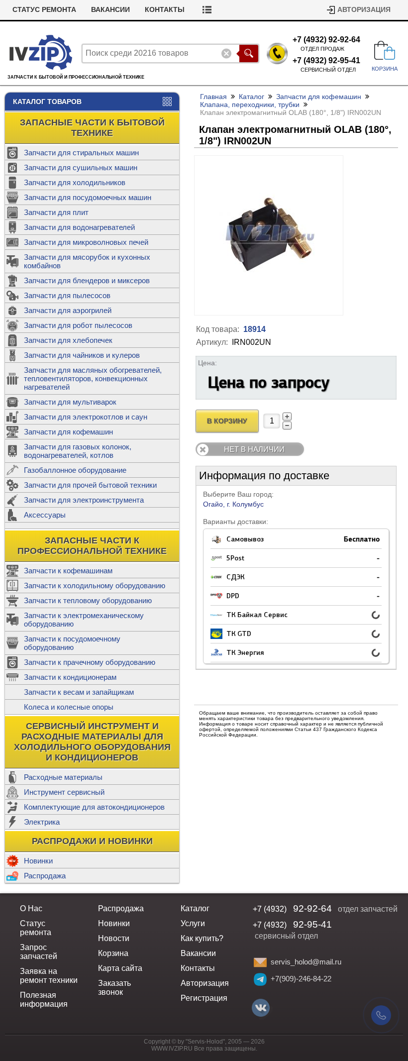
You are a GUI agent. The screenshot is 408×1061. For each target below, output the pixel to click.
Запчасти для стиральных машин (81, 152)
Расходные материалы (63, 777)
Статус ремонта (44, 9)
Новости (113, 938)
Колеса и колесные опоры (68, 707)
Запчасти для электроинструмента (84, 500)
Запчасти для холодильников (74, 182)
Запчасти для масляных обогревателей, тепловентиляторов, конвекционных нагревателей (93, 378)
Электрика (42, 822)
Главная (213, 97)
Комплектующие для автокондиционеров (94, 807)
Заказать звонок (114, 987)
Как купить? (202, 938)
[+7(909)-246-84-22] (260, 979)
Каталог (251, 97)
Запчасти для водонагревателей (79, 227)
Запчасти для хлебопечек (68, 340)
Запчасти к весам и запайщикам (79, 692)
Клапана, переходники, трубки (250, 104)
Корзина (113, 953)
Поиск (248, 53)
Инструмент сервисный (64, 792)
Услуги (193, 923)
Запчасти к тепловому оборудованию (88, 600)
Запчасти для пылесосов (67, 295)
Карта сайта (120, 968)
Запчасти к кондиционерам (70, 677)
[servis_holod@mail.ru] (260, 962)
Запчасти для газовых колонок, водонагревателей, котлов (77, 450)
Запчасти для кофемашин (68, 431)
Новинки (38, 860)
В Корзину (227, 421)
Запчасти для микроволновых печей (86, 242)
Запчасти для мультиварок (70, 402)
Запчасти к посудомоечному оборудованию (72, 643)
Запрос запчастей (38, 951)
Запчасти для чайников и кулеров (82, 355)
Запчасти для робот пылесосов (78, 325)
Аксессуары (45, 515)
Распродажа (45, 875)
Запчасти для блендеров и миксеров (87, 280)
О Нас (31, 908)
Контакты (165, 9)
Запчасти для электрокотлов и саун (85, 417)
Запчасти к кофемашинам (68, 570)
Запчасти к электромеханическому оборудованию (84, 619)
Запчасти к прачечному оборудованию (89, 662)
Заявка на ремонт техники (49, 975)
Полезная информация (44, 999)
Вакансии (110, 9)
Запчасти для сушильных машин (80, 167)
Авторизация (364, 9)
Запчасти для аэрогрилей (67, 310)
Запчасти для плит (56, 212)
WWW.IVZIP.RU (172, 1048)
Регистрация (204, 998)
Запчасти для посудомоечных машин (87, 197)
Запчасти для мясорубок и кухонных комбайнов (87, 261)
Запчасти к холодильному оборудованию (94, 585)
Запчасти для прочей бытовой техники (90, 485)
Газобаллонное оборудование (75, 470)
